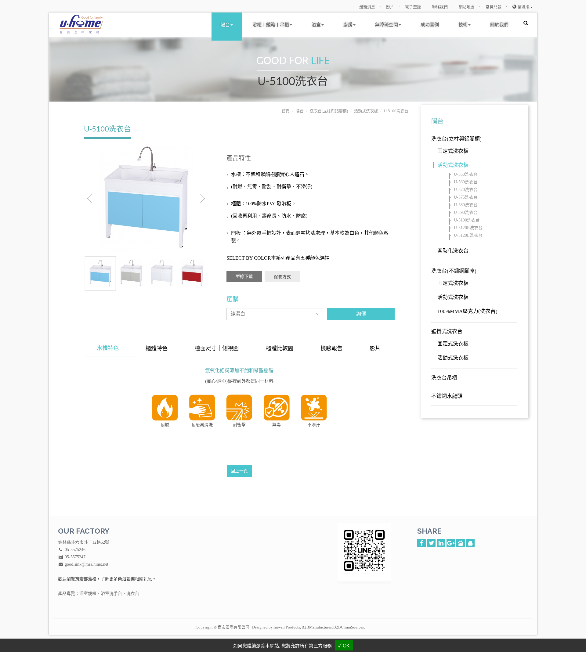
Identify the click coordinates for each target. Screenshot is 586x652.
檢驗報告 (331, 348)
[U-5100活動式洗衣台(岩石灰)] (130, 273)
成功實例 (430, 24)
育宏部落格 (85, 579)
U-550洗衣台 (466, 174)
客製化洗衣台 (452, 251)
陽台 (225, 24)
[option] (146, 198)
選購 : (234, 299)
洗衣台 (132, 593)
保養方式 (282, 277)
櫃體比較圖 (279, 348)
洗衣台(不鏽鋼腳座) (453, 271)
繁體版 (524, 7)
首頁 (286, 111)
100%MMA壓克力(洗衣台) (467, 311)
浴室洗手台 (111, 593)
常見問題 (493, 7)
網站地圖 (467, 7)
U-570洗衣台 (466, 189)
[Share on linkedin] (441, 542)
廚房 (348, 24)
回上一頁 (239, 471)
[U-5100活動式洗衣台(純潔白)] (161, 273)
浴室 (316, 24)
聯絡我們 (440, 7)
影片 (390, 7)
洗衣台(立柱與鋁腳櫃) (329, 111)
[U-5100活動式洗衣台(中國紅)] (191, 273)
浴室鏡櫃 (87, 593)
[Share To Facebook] (421, 542)
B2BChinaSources (348, 627)
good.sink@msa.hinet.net (86, 564)
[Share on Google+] (451, 542)
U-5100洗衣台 (467, 220)
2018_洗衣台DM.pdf (244, 276)
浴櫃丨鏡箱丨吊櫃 (270, 24)
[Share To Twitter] (431, 542)
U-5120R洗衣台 (468, 227)
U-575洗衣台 (466, 197)
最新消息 (367, 7)
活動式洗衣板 (366, 111)
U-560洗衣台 (466, 182)
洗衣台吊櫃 (444, 378)
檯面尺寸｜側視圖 (217, 348)
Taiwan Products (286, 627)
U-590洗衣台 (466, 212)
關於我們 (499, 24)
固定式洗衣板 (452, 151)
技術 (463, 24)
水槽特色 (108, 348)
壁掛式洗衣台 (446, 331)
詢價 (361, 313)
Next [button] (200, 198)
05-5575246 (75, 549)
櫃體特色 (157, 348)
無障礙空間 (386, 24)
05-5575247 (75, 557)
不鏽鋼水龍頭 (446, 396)
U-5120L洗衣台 (468, 235)
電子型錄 (413, 7)
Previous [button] (91, 198)
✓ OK (344, 645)
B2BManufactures (317, 627)
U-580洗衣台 (466, 205)
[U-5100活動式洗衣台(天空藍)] (146, 198)
